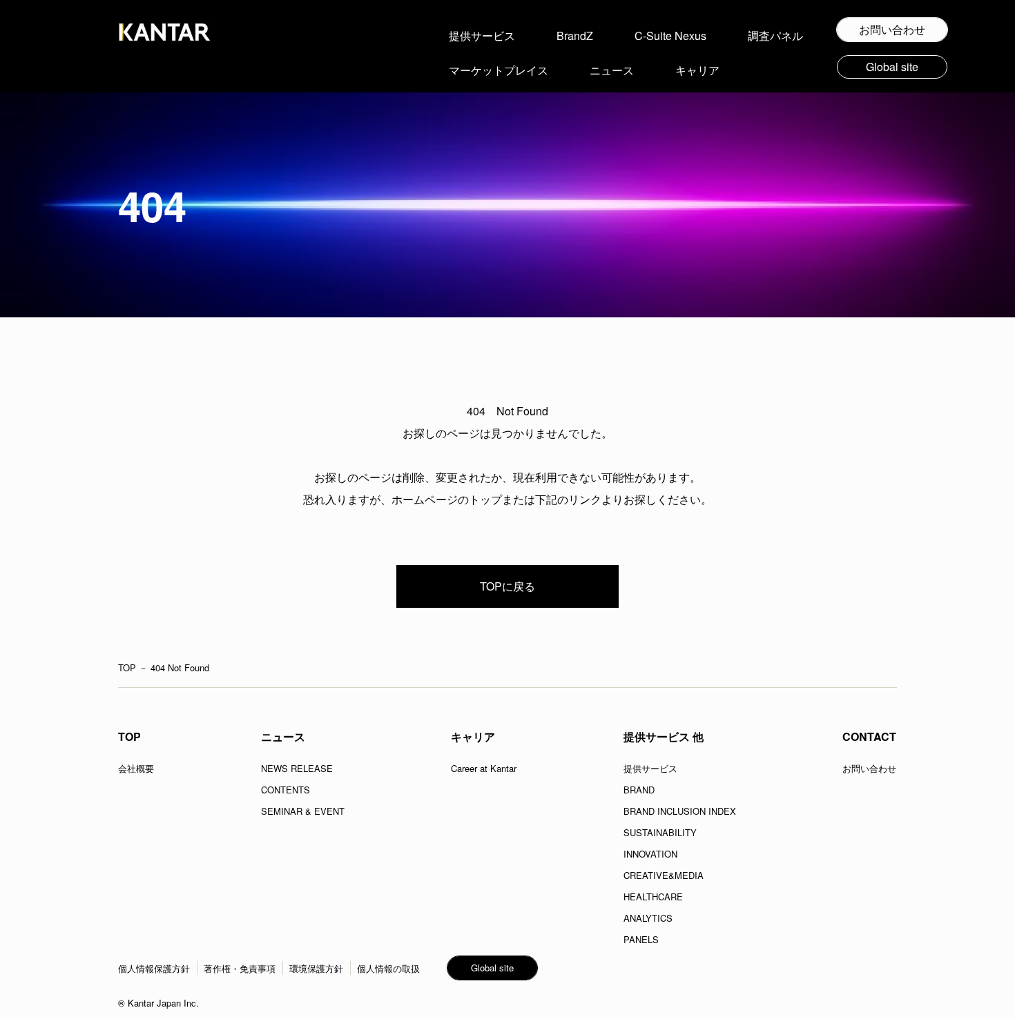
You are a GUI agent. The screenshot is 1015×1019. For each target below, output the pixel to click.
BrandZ (575, 35)
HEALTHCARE (653, 896)
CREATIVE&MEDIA (664, 875)
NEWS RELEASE (297, 768)
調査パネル (775, 35)
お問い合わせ (869, 768)
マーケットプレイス (498, 70)
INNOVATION (650, 853)
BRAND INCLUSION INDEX (680, 811)
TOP (127, 667)
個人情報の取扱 (388, 968)
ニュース (612, 70)
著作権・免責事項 (240, 968)
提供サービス (482, 35)
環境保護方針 (316, 968)
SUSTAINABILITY (660, 832)
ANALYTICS (648, 917)
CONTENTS (285, 789)
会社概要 (136, 768)
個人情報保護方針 (154, 968)
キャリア (697, 70)
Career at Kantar (483, 768)
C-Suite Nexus (670, 35)
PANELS (641, 939)
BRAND (639, 789)
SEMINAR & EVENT (303, 811)
